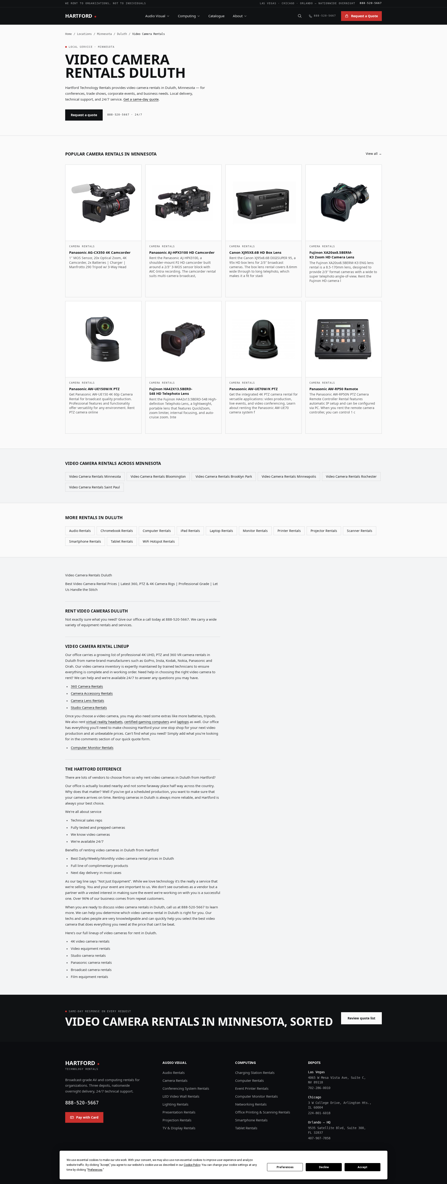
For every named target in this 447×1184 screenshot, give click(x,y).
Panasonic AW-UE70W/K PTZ (253, 388)
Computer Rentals (157, 530)
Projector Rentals (324, 530)
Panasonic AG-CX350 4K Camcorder (100, 252)
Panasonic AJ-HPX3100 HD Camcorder (182, 252)
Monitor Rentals (255, 530)
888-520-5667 (371, 3)
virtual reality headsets (104, 721)
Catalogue (216, 16)
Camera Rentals (175, 1080)
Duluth (122, 34)
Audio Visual (155, 16)
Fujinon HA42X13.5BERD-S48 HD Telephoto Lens (170, 391)
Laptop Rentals (221, 530)
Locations (84, 34)
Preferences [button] (95, 1169)
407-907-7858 (319, 1138)
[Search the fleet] (300, 16)
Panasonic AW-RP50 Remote (333, 388)
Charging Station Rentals (254, 1072)
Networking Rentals (251, 1104)
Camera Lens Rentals (87, 700)
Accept (362, 1167)
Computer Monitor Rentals (92, 747)
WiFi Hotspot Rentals (159, 541)
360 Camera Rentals (87, 686)
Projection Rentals (177, 1120)
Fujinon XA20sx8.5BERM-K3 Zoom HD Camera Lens (331, 255)
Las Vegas (268, 3)
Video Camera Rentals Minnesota (95, 476)
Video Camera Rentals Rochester (351, 476)
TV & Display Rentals (179, 1128)
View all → (374, 153)
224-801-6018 (319, 1113)
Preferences (285, 1167)
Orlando (306, 3)
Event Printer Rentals (251, 1088)
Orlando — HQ (319, 1122)
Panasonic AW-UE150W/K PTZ (94, 388)
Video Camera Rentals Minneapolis (289, 476)
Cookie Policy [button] (192, 1165)
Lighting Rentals (175, 1104)
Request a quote (84, 115)
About (238, 16)
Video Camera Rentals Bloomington (158, 476)
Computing (187, 16)
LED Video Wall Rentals (181, 1096)
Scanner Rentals (359, 530)
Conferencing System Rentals (186, 1088)
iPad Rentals (190, 530)
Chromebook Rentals (117, 530)
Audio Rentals (80, 530)
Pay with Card (87, 1117)
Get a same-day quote (141, 99)
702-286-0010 (319, 1088)
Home (68, 34)
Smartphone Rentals (85, 541)
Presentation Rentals (179, 1112)
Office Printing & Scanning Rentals (262, 1112)
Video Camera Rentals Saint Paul (94, 487)
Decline (324, 1167)
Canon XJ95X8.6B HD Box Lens (255, 252)
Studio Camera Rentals (89, 707)
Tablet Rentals (122, 541)
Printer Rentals (289, 530)
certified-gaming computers (146, 721)
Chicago (288, 3)
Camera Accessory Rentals (92, 693)
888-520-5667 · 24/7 (124, 114)
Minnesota (104, 34)
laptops (183, 721)
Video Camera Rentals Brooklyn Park (224, 476)
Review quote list (361, 1018)
